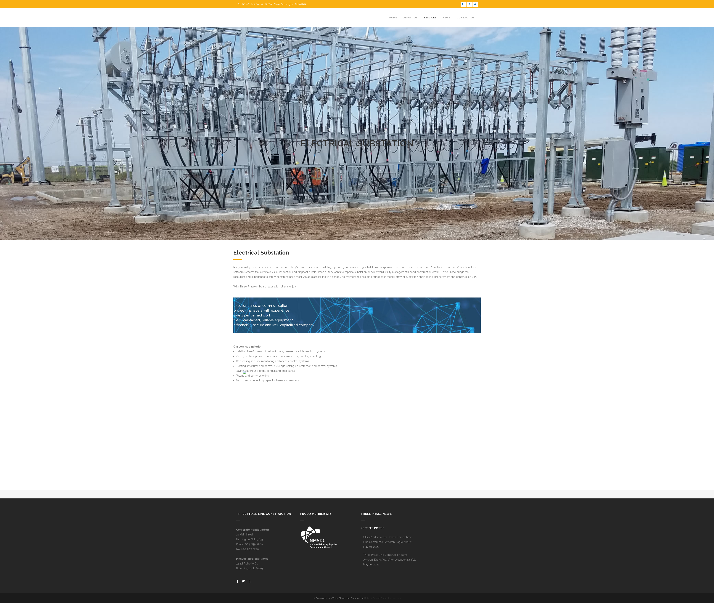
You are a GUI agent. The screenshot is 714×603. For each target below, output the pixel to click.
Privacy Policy (372, 598)
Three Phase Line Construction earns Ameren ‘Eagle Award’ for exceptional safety (389, 557)
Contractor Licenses (391, 598)
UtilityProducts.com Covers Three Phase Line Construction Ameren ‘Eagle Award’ (387, 539)
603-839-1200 (250, 4)
